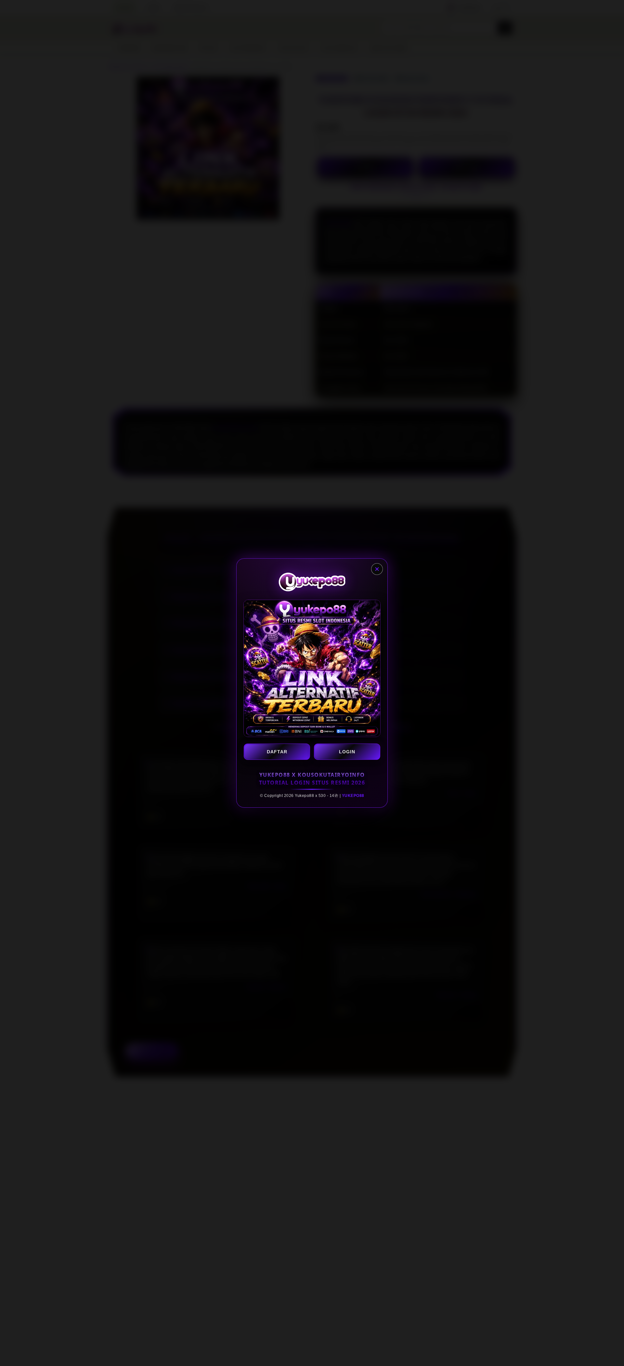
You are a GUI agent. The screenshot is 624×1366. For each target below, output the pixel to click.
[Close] (377, 569)
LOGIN (347, 751)
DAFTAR (277, 751)
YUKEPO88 (353, 795)
